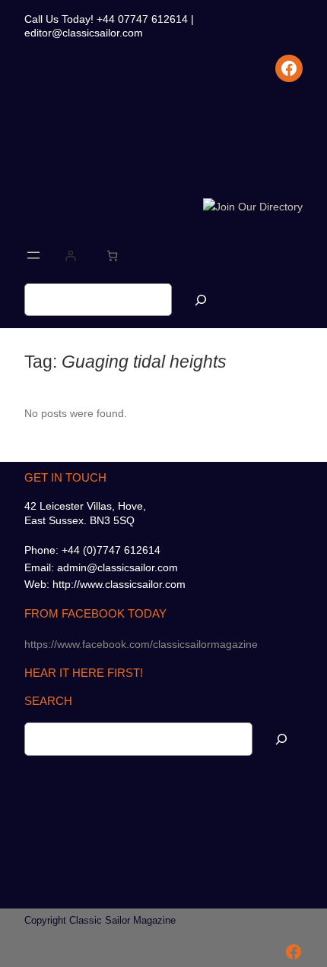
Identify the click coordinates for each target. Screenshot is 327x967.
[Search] (200, 299)
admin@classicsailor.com (117, 567)
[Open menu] (33, 255)
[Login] (70, 255)
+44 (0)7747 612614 (111, 550)
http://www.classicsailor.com (119, 584)
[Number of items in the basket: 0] (112, 255)
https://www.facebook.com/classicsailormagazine (141, 644)
